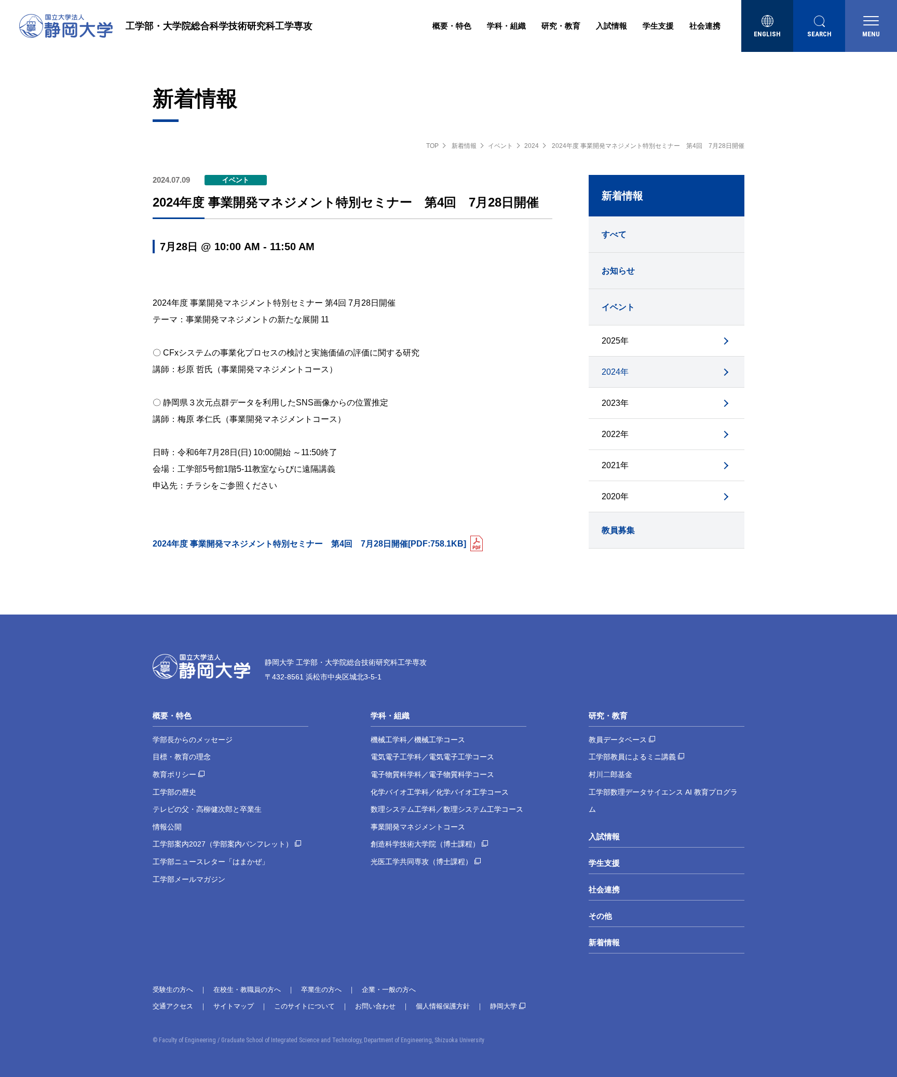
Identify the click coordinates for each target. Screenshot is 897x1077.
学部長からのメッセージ (193, 739)
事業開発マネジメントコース (418, 827)
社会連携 (705, 25)
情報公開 (167, 827)
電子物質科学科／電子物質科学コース (432, 774)
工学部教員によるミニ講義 (632, 757)
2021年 (615, 465)
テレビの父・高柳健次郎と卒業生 (207, 809)
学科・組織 (506, 25)
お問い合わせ (375, 1006)
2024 (531, 145)
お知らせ (618, 270)
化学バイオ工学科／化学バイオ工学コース (440, 792)
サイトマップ (233, 1006)
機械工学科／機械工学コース (418, 739)
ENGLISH (767, 34)
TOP (432, 145)
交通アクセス (173, 1006)
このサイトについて (304, 1006)
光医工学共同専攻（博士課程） (421, 861)
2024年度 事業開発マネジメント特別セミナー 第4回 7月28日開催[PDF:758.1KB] (309, 543)
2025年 (615, 340)
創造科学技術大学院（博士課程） (425, 844)
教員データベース (618, 739)
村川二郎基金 (610, 774)
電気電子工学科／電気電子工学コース (432, 757)
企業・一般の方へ (389, 989)
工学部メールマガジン (189, 879)
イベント (500, 145)
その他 (600, 915)
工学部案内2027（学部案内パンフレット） (223, 844)
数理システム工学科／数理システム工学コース (447, 809)
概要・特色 (451, 25)
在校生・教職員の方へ (247, 989)
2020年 (615, 496)
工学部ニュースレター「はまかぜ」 (211, 861)
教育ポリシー (174, 774)
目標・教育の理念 (182, 757)
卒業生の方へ (321, 989)
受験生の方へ (173, 989)
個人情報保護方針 (443, 1006)
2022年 (615, 434)
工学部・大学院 (219, 26)
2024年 (615, 371)
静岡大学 (503, 1006)
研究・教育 (560, 25)
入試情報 (611, 25)
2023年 (615, 403)
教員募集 (618, 530)
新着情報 (464, 145)
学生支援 (658, 25)
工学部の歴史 (174, 792)
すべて (614, 234)
